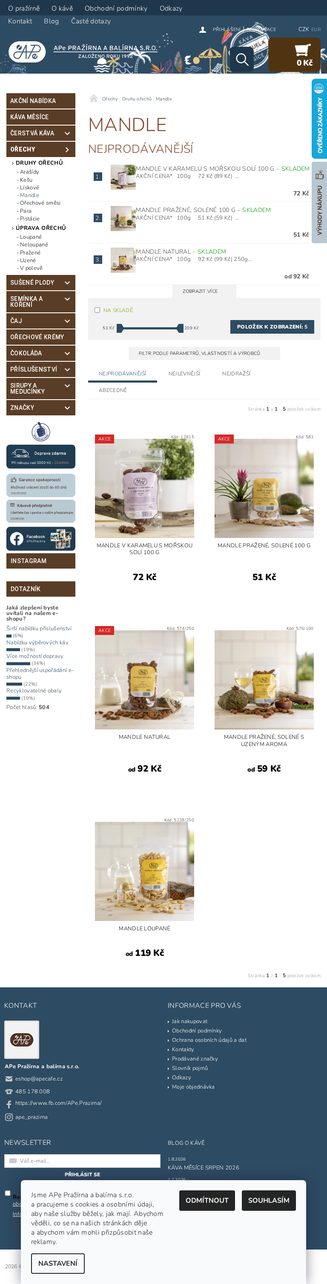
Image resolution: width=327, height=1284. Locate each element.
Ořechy (22, 149)
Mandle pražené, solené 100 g (203, 210)
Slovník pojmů (190, 1068)
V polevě (31, 268)
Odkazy (181, 1077)
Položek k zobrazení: (272, 326)
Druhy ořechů (39, 163)
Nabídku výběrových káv (37, 642)
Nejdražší (236, 373)
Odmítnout (207, 1200)
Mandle (29, 195)
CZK (304, 29)
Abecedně (113, 390)
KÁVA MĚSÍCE (29, 117)
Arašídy (29, 172)
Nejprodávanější (122, 373)
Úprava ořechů (41, 228)
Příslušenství (33, 369)
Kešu (26, 180)
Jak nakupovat (189, 1021)
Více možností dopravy (35, 656)
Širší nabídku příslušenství (39, 628)
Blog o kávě (186, 1143)
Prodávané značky (195, 1059)
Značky (22, 407)
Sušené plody (32, 282)
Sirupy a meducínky (27, 388)
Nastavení (57, 1263)
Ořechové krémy (37, 337)
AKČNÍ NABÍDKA (33, 100)
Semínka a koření (26, 301)
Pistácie (30, 218)
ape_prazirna (31, 1117)
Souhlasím (269, 1200)
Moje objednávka (193, 1087)
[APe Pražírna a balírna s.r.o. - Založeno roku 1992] (86, 51)
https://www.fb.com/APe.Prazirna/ (58, 1103)
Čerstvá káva (32, 133)
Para (26, 211)
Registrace (261, 29)
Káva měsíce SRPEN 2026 (203, 1168)
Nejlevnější (185, 373)
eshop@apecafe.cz (39, 1079)
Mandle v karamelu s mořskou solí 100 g (223, 169)
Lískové (29, 187)
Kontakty (183, 1049)
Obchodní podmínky (197, 1031)
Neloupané (34, 244)
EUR (316, 29)
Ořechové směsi (40, 203)
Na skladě (118, 310)
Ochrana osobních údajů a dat (209, 1040)
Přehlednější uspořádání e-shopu (40, 673)
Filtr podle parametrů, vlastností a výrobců (200, 353)
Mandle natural (181, 252)
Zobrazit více (200, 291)
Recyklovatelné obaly (34, 691)
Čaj (16, 320)
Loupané (31, 237)
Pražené (30, 252)
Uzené (28, 260)
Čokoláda (26, 353)
